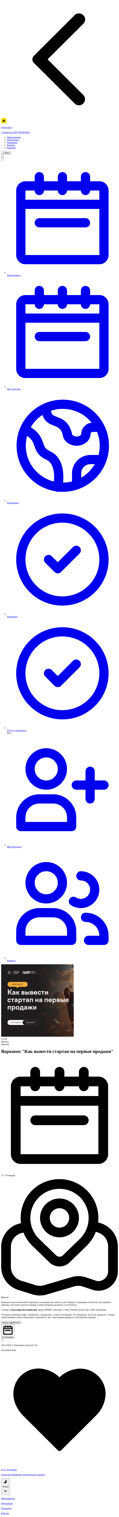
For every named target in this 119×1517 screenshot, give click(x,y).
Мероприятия (13, 137)
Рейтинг (11, 145)
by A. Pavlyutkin (9, 1470)
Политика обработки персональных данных (23, 1474)
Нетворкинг (13, 140)
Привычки (12, 142)
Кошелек (11, 148)
